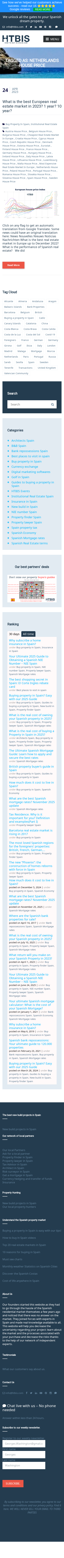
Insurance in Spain (24, 501)
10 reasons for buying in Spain (21, 1252)
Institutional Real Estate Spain (32, 496)
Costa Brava (30, 329)
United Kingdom (47, 367)
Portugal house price (44, 170)
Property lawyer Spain (26, 522)
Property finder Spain (26, 517)
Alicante (8, 301)
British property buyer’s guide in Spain (31, 768)
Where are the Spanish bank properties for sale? (28, 917)
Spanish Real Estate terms (29, 543)
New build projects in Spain (19, 1129)
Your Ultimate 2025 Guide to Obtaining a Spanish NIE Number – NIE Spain (28, 659)
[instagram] (50, 25)
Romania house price (14, 174)
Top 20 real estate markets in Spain (24, 1245)
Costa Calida (48, 329)
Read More (13, 265)
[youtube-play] (41, 25)
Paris (26, 356)
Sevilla (19, 362)
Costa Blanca (11, 329)
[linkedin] (36, 25)
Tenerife (8, 367)
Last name (8, 1460)
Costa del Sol (33, 334)
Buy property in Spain (18, 124)
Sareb (7, 362)
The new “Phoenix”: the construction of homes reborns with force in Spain (30, 865)
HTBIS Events (20, 491)
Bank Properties (35, 306)
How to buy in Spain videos (19, 1238)
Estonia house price (28, 145)
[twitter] (31, 25)
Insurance (8, 1182)
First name (9, 1449)
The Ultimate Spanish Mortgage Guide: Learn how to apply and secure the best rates (31, 754)
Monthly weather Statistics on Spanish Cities (29, 1266)
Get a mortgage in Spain (17, 1175)
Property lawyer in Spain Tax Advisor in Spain (17, 1162)
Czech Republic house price (25, 142)
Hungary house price (39, 152)
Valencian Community (16, 373)
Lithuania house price (29, 160)
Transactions (25, 367)
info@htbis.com (14, 26)
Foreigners (10, 340)
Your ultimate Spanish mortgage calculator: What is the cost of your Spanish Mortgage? (31, 1004)
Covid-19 (50, 334)
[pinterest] (45, 25)
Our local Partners (13, 1150)
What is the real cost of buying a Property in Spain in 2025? (31, 732)
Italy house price (35, 156)
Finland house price (13, 149)
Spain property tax (24, 527)
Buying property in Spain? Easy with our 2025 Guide (30, 697)
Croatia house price (26, 138)
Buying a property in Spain (19, 317)
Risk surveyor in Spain (16, 1171)
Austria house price (16, 131)
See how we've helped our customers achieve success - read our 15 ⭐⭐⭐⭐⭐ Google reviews (32, 6)
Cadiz (42, 317)
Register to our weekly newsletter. (23, 1438)
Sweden (44, 362)
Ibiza (29, 345)
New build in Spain (24, 507)
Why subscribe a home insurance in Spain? (25, 642)
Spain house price (37, 177)
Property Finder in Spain (17, 1157)
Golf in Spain (20, 477)
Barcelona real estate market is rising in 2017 (31, 832)
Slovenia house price (13, 177)
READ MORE (42, 9)
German (38, 340)
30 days (14, 634)
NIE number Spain (24, 512)
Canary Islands (12, 323)
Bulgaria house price (13, 134)
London (51, 345)
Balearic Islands (13, 306)
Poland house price (20, 170)
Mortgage (36, 351)
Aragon (52, 301)
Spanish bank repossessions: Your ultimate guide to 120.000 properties (30, 1043)
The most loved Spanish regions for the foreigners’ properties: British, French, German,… (31, 846)
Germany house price (14, 152)
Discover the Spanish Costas (20, 1273)
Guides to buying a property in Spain (32, 484)
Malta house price (27, 163)
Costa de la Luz (12, 334)
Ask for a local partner (16, 1153)
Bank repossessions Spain (29, 451)
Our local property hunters (19, 1207)
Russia (52, 356)
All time (28, 634)
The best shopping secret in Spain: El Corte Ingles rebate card (28, 683)
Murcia (51, 351)
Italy (39, 345)
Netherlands (11, 356)
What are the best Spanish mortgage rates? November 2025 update (32, 802)
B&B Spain (18, 446)
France (25, 340)
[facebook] (26, 25)
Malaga (22, 351)
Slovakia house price (39, 174)
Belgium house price (40, 131)
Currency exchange (24, 467)
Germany (53, 340)
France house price (36, 149)
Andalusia (37, 301)
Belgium (25, 312)
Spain (31, 362)
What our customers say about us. (23, 1369)
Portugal (38, 356)
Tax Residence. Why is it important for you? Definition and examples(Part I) (29, 817)
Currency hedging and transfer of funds (27, 1179)
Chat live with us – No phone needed (29, 1407)
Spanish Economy (23, 533)
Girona (8, 345)
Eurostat (45, 145)
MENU (54, 39)
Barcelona (9, 312)
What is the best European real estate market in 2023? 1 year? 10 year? (32, 106)
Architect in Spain (13, 1168)
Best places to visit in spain (30, 456)
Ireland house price (13, 156)
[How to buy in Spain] (16, 39)
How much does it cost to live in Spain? (31, 784)
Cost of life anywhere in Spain (20, 1281)
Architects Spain (22, 440)
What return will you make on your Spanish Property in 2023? (30, 956)
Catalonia (31, 323)
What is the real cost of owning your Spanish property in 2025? (31, 716)
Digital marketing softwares (30, 472)
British (38, 312)
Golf (19, 345)
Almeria (22, 301)
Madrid (8, 351)
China (45, 323)
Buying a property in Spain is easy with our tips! (31, 1230)
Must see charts (12, 1259)
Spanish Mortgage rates (28, 538)
